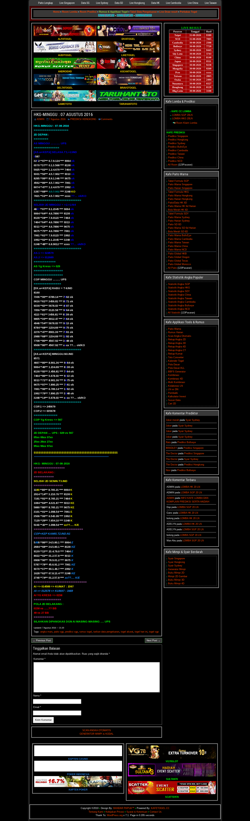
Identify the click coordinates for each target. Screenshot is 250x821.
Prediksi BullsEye (177, 146)
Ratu (168, 442)
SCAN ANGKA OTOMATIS (96, 730)
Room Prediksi (88, 11)
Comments (107, 119)
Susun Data (174, 400)
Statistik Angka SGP (179, 284)
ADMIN (40, 119)
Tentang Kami (96, 811)
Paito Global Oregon (178, 257)
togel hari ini (141, 631)
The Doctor (172, 453)
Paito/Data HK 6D (177, 202)
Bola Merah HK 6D (178, 209)
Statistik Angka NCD (179, 309)
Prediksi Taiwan (176, 154)
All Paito (172, 267)
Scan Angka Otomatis (179, 336)
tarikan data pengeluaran (106, 631)
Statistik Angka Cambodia (181, 301)
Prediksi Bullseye (186, 442)
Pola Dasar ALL (176, 368)
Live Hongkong (137, 2)
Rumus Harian (175, 332)
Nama (37, 695)
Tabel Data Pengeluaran (143, 11)
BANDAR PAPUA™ (123, 808)
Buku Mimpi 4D (176, 583)
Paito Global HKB (177, 253)
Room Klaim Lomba (186, 122)
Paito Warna (174, 328)
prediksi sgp (71, 631)
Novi (168, 470)
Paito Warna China (178, 246)
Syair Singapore (176, 558)
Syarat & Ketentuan (136, 811)
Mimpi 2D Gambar (177, 576)
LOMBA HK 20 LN (190, 486)
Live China (193, 2)
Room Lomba (69, 11)
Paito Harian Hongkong (180, 199)
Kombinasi (173, 375)
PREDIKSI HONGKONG (83, 119)
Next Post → (153, 640)
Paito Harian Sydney (179, 220)
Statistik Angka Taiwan (180, 298)
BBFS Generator (177, 371)
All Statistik (174, 312)
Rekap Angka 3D (177, 343)
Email (37, 707)
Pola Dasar (174, 364)
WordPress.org (115, 815)
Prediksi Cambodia (178, 150)
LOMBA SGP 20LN (182, 115)
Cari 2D (172, 403)
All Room (173, 164)
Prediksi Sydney (176, 143)
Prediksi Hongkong (178, 139)
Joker (169, 425)
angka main (46, 631)
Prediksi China (175, 157)
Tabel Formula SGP (178, 181)
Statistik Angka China (179, 294)
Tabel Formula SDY (178, 213)
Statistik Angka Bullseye (181, 305)
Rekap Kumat (175, 353)
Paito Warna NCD (177, 249)
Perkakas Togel (188, 11)
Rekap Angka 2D (177, 339)
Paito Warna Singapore (180, 184)
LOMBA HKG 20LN (182, 118)
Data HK (155, 2)
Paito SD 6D (174, 224)
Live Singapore (67, 2)
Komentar (39, 659)
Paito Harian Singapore (180, 188)
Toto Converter (176, 357)
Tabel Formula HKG (178, 192)
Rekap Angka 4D (177, 346)
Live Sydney (102, 2)
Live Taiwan (211, 2)
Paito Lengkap (45, 2)
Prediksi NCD (175, 161)
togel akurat (127, 631)
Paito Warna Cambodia (180, 239)
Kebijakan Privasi (115, 811)
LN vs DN (173, 389)
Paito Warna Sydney (179, 217)
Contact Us (156, 811)
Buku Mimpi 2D (176, 572)
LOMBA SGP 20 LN (191, 492)
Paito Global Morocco (179, 264)
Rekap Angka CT (177, 350)
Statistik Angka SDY (179, 291)
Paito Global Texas (178, 260)
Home (56, 11)
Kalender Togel (176, 360)
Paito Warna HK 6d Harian (182, 206)
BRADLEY (171, 448)
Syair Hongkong (176, 562)
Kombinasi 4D (175, 378)
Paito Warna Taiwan (178, 242)
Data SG (85, 2)
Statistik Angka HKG (179, 287)
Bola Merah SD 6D (178, 231)
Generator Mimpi (177, 569)
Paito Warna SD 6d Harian (182, 227)
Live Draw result (168, 11)
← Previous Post (42, 640)
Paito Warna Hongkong (180, 195)
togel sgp (154, 631)
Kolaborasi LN (175, 385)
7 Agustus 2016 (57, 119)
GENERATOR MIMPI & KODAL (96, 733)
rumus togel (85, 631)
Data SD (119, 2)
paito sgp (59, 631)
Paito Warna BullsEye (179, 235)
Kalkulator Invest (177, 396)
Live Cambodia (173, 2)
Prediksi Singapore (178, 136)
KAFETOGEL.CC (160, 808)
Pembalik (173, 393)
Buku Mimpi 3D (176, 579)
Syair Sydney (193, 420)
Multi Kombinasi (176, 382)
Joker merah (172, 420)
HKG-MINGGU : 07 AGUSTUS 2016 (63, 114)
